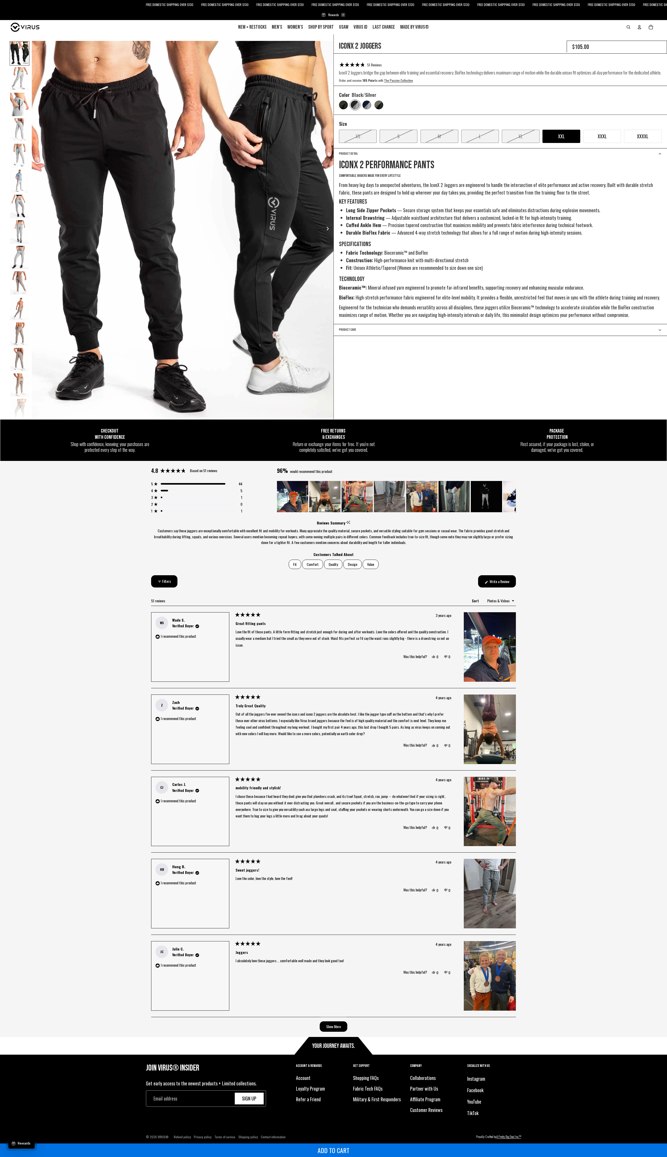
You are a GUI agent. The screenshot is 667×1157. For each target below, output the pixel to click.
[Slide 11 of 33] (19, 308)
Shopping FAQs (366, 1077)
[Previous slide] (36, 229)
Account (303, 1077)
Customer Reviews (426, 1109)
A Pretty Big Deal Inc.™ (508, 1136)
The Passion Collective (398, 80)
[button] (360, 64)
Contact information (273, 1137)
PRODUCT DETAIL (348, 154)
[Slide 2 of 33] (19, 79)
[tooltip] (348, 523)
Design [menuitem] (352, 564)
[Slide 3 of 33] (19, 104)
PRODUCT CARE (347, 330)
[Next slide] (329, 229)
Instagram (476, 1078)
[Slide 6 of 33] (19, 181)
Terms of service (224, 1137)
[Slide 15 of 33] (19, 410)
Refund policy (182, 1137)
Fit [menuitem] (295, 564)
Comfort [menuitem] (313, 564)
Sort (476, 600)
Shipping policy (248, 1137)
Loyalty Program (310, 1088)
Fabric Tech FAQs (367, 1088)
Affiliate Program (425, 1099)
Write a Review (502, 582)
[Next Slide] (512, 496)
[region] (396, 496)
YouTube (474, 1101)
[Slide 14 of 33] (19, 385)
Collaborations (423, 1077)
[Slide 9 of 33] (19, 257)
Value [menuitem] (370, 564)
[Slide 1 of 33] (19, 53)
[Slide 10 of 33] (19, 283)
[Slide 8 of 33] (19, 232)
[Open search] (628, 27)
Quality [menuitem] (333, 564)
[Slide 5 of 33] (19, 155)
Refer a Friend (308, 1099)
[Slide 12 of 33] (19, 334)
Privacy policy (203, 1137)
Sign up (249, 1098)
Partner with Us (424, 1088)
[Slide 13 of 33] (19, 359)
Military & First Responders (377, 1099)
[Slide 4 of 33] (19, 130)
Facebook (475, 1090)
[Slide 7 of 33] (19, 206)
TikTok (473, 1112)
